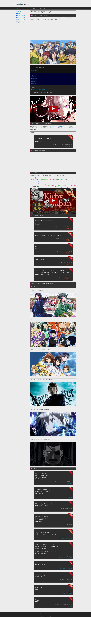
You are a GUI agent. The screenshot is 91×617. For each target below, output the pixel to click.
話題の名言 (34, 83)
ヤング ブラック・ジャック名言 (65, 557)
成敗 (59, 185)
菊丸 (72, 185)
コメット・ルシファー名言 (66, 538)
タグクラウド (35, 80)
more (35, 178)
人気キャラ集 (35, 81)
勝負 (46, 185)
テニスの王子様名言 (68, 146)
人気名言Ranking (21, 15)
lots (33, 179)
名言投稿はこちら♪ (36, 70)
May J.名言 (70, 483)
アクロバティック (59, 179)
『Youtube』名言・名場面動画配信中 (39, 91)
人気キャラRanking (21, 20)
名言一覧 (34, 76)
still (37, 179)
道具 (34, 187)
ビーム (42, 185)
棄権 (65, 185)
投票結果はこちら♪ (36, 69)
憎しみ (56, 186)
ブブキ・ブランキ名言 (67, 593)
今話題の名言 (20, 22)
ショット (67, 179)
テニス (37, 186)
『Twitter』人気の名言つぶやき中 (39, 89)
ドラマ (34, 8)
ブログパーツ (20, 11)
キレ (63, 179)
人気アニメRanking (21, 17)
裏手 (75, 185)
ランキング (42, 8)
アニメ (26, 8)
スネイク (72, 179)
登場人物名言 (35, 78)
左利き (52, 185)
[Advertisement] (53, 29)
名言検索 (19, 13)
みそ (51, 179)
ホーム (18, 8)
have (31, 179)
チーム (33, 185)
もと (54, 179)
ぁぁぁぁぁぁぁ (44, 179)
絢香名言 (70, 497)
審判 (49, 185)
